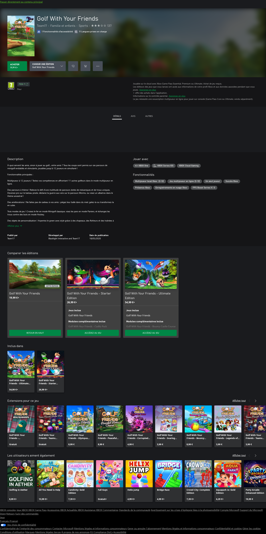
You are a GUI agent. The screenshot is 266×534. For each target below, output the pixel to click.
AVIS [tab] (133, 116)
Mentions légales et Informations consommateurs (100, 528)
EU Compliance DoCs (101, 532)
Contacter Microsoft (62, 528)
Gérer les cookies (251, 528)
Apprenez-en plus (147, 89)
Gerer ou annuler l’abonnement (144, 528)
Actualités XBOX (75, 510)
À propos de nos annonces (75, 532)
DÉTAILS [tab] (117, 116)
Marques (30, 532)
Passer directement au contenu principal (21, 1)
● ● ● (97, 66)
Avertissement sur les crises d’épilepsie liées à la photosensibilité (185, 510)
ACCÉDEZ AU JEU (93, 332)
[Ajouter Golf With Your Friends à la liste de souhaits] (73, 66)
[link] (20, 372)
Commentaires (110, 510)
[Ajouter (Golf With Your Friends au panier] (85, 66)
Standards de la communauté (134, 510)
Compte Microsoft (229, 510)
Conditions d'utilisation (12, 532)
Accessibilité (119, 532)
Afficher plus (13, 225)
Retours (10, 513)
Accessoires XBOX (57, 510)
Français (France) (9, 521)
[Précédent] (249, 401)
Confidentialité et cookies (228, 528)
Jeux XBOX (22, 510)
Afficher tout (239, 400)
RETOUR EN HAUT (35, 332)
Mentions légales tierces (48, 532)
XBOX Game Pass (37, 510)
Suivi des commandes (26, 513)
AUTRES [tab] (149, 116)
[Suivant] (255, 401)
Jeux (2, 517)
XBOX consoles (8, 510)
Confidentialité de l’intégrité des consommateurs (26, 528)
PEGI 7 (22, 84)
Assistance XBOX (93, 510)
